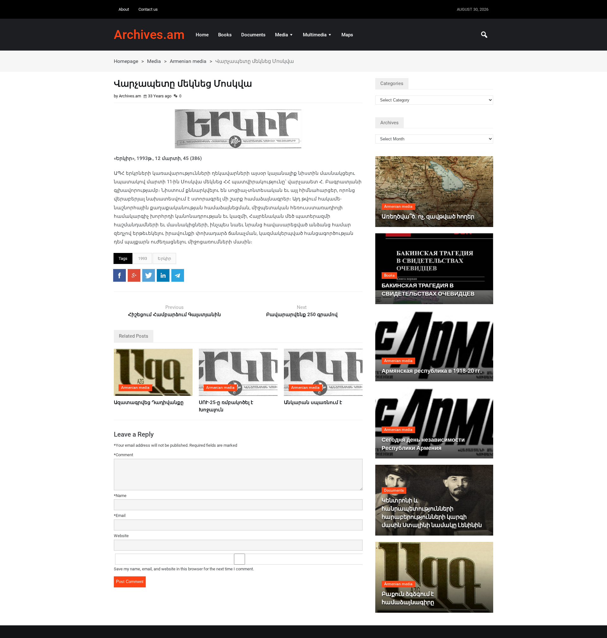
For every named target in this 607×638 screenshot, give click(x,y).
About (124, 9)
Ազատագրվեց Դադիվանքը (149, 402)
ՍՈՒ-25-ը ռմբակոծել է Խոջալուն (226, 406)
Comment (123, 454)
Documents (253, 35)
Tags (123, 258)
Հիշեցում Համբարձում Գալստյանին (174, 314)
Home (202, 35)
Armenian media (188, 61)
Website (121, 535)
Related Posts (133, 336)
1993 (142, 258)
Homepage (126, 61)
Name (120, 495)
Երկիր (164, 258)
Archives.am (149, 34)
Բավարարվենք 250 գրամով (302, 314)
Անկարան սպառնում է (313, 402)
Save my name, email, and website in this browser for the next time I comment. (184, 569)
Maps (347, 35)
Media (281, 35)
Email (120, 515)
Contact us (148, 9)
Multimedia (315, 35)
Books (225, 35)
